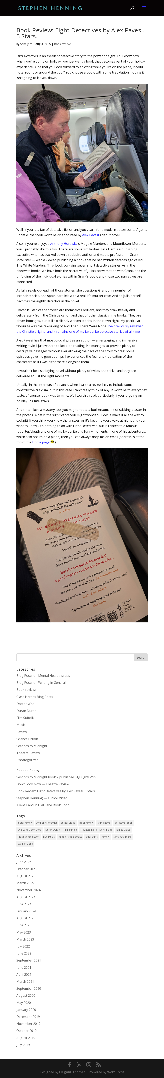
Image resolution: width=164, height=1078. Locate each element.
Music (20, 725)
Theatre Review (28, 753)
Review (21, 732)
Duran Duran (26, 711)
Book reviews (63, 44)
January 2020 (26, 1009)
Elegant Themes (72, 1072)
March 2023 (25, 939)
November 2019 (28, 1023)
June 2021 (23, 967)
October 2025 (26, 869)
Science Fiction (27, 739)
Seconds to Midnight (31, 746)
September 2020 (28, 988)
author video (68, 822)
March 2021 (25, 981)
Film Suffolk (25, 718)
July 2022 (23, 946)
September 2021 (28, 960)
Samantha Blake (122, 836)
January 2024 (26, 911)
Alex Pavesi (90, 235)
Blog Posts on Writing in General (41, 682)
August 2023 (25, 918)
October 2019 (26, 1030)
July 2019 (23, 1045)
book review (86, 822)
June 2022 (23, 953)
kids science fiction (28, 836)
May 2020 (23, 1002)
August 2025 (25, 876)
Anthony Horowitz (64, 243)
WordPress (115, 1072)
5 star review (25, 822)
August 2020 (25, 995)
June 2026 (23, 862)
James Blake (123, 829)
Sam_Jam (26, 44)
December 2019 (28, 1016)
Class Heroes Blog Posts (34, 697)
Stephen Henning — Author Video (41, 798)
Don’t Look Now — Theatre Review (42, 784)
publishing (92, 836)
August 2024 (25, 897)
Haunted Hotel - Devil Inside (96, 829)
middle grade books (70, 836)
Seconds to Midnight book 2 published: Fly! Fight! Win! (56, 777)
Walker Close (25, 843)
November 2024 (28, 890)
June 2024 (23, 904)
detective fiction (124, 822)
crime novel (104, 822)
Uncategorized (27, 760)
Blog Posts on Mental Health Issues (43, 675)
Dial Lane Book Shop (29, 829)
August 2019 (25, 1038)
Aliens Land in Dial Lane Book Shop (42, 805)
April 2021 (23, 974)
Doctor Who (25, 704)
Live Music (49, 836)
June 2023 (23, 925)
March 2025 (25, 883)
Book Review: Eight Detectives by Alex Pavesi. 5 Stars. (55, 791)
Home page (41, 442)
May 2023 (23, 932)
